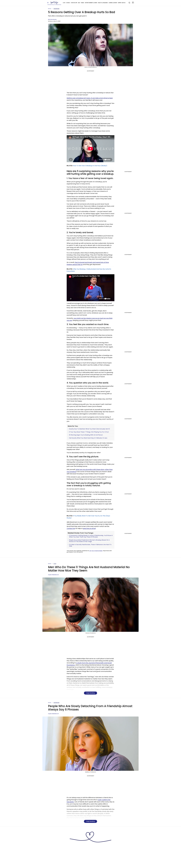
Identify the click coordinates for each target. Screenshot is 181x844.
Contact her (71, 528)
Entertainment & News (91, 2)
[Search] (129, 2)
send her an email (89, 528)
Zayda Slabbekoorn (53, 574)
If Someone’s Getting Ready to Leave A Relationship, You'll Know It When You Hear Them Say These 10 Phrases (91, 536)
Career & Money (113, 2)
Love (64, 2)
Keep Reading (90, 693)
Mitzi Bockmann (52, 19)
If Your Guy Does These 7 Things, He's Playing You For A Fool (89, 432)
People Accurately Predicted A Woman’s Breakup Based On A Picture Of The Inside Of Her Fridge (89, 540)
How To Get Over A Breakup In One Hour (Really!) (90, 166)
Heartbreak (56, 8)
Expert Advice (121, 2)
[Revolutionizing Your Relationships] (54, 2)
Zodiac (68, 2)
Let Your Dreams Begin (96, 551)
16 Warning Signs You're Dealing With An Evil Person (86, 435)
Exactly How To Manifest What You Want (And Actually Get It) (89, 429)
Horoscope (74, 2)
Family (82, 2)
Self (79, 2)
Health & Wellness (103, 2)
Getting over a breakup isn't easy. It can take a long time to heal (89, 98)
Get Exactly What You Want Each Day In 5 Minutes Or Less (88, 438)
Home (49, 8)
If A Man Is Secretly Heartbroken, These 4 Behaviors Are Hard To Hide (90, 545)
